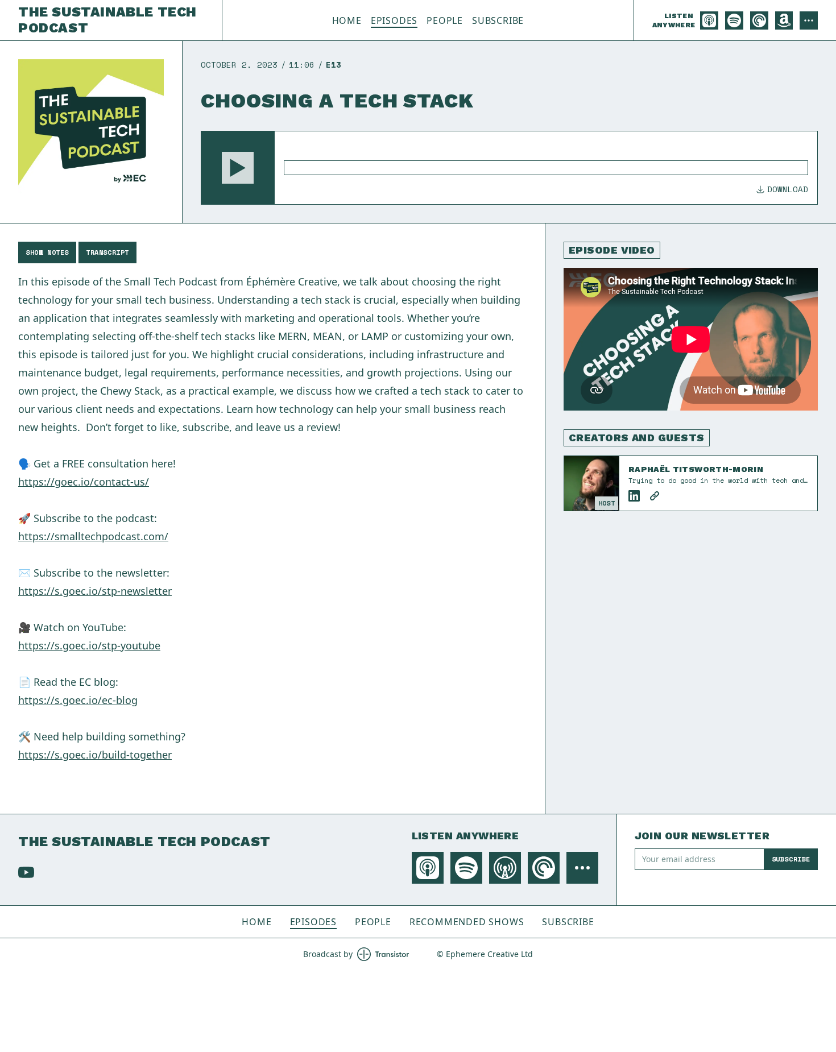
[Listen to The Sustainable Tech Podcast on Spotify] (734, 20)
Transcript (107, 252)
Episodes (394, 20)
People (445, 20)
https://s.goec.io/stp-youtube (89, 645)
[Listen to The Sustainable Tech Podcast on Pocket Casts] (759, 20)
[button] (238, 168)
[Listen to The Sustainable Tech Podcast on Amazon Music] (784, 20)
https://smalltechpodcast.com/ (93, 536)
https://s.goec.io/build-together (95, 754)
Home (347, 20)
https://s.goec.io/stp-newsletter (95, 591)
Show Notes (47, 252)
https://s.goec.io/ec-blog (78, 700)
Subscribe (498, 20)
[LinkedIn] (634, 496)
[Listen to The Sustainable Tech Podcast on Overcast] (505, 868)
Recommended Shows (466, 922)
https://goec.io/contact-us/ (83, 481)
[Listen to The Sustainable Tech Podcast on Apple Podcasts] (709, 20)
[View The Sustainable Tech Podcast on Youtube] (26, 872)
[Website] (654, 496)
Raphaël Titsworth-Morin (695, 469)
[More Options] (809, 20)
